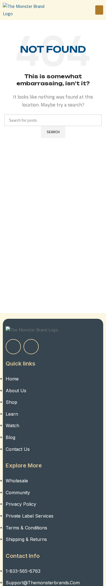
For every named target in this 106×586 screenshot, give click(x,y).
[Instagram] (31, 346)
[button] (99, 10)
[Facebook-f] (13, 346)
